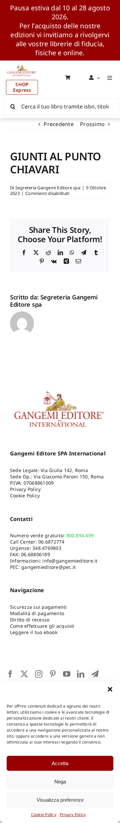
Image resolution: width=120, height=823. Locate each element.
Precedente (58, 124)
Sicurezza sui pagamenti (38, 607)
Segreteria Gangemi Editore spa (47, 188)
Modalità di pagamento (37, 613)
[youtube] (66, 674)
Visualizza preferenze (60, 800)
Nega (60, 781)
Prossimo (92, 124)
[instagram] (38, 674)
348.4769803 (46, 548)
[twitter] (24, 674)
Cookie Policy (43, 814)
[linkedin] (80, 674)
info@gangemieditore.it (69, 561)
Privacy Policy (73, 814)
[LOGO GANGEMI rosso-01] (22, 63)
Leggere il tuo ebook (33, 632)
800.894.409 (80, 535)
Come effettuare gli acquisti (42, 626)
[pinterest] (52, 674)
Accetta (60, 763)
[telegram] (95, 674)
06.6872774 (51, 542)
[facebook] (10, 674)
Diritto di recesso (29, 619)
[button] (110, 689)
